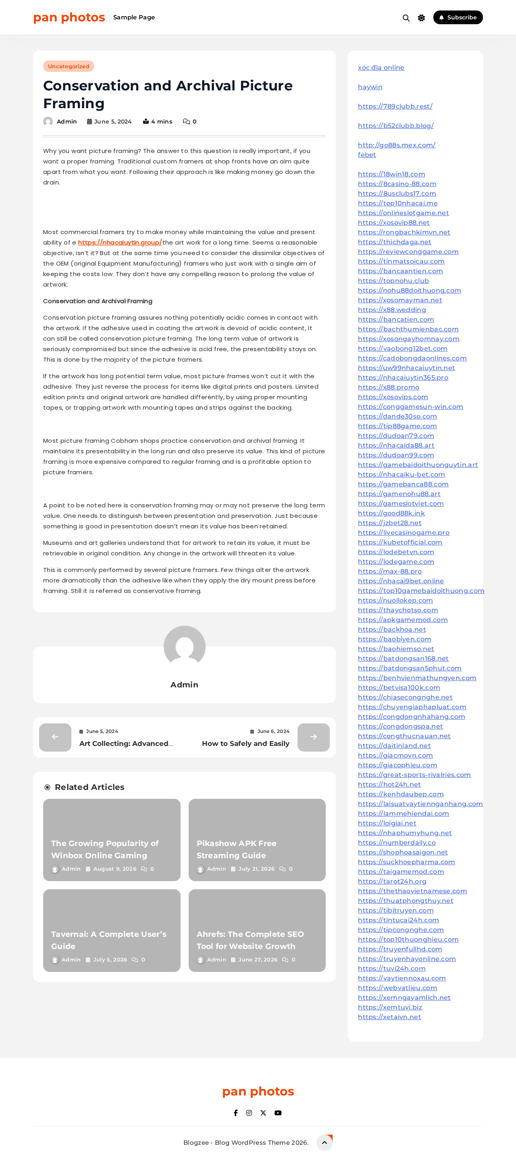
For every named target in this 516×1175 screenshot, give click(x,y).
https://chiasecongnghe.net (405, 697)
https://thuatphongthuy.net (406, 901)
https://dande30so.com (397, 416)
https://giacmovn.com (395, 755)
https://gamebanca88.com (403, 484)
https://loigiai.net (387, 823)
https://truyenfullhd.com (400, 949)
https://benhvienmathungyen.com (417, 678)
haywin (370, 87)
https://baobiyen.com (394, 639)
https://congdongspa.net (400, 726)
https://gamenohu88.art (399, 494)
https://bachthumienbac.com (408, 329)
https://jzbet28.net (390, 523)
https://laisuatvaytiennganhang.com (420, 804)
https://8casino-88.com (397, 184)
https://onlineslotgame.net (403, 213)
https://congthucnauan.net (404, 736)
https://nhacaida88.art (396, 445)
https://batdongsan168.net (403, 658)
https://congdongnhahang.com (411, 716)
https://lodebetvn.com (396, 552)
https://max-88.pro (390, 571)
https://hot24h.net (389, 784)
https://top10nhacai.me (398, 203)
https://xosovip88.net (394, 222)
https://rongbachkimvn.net (404, 232)
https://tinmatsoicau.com (401, 261)
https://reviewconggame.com (408, 252)
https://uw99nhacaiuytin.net (406, 368)
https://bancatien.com (396, 319)
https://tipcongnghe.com (401, 930)
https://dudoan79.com (396, 436)
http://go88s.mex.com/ (396, 145)
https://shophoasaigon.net (403, 852)
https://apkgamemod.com (403, 620)
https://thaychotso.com (398, 610)
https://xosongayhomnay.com (409, 339)
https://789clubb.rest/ (395, 106)
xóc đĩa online (381, 67)
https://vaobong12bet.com (402, 348)
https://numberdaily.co (397, 842)
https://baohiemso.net (396, 649)
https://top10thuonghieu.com (408, 939)
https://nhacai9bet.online (401, 581)
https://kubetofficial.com (400, 542)
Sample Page (134, 17)
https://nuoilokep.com (395, 600)
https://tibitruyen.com (396, 910)
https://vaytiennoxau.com (402, 978)
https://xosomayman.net (400, 300)
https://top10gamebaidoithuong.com (421, 591)
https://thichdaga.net (394, 242)
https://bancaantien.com (400, 271)
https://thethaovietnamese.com (412, 891)
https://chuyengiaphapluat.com (412, 707)
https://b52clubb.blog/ (396, 126)
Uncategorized (68, 66)
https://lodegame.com (396, 562)
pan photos (69, 17)
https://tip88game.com (397, 426)
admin (67, 121)
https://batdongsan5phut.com (410, 668)
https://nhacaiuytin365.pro (403, 377)
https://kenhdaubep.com (401, 794)
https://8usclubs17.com (397, 193)
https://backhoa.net (392, 629)
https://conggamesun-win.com (410, 407)
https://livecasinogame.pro (403, 532)
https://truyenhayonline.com (407, 959)
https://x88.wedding (392, 310)
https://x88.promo (388, 387)
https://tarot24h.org (392, 881)
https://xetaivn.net (389, 1017)
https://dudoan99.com (396, 455)
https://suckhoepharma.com (407, 862)
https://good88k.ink (391, 513)
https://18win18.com (391, 174)
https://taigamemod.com (401, 871)
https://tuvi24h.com (392, 968)
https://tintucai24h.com (398, 920)
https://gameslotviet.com (401, 503)
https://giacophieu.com (397, 765)
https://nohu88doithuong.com (409, 290)
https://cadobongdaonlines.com (412, 358)
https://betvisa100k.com (399, 687)
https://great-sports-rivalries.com (414, 775)
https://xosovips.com (393, 397)
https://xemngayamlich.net (404, 997)
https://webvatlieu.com (397, 988)
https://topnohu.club (393, 281)
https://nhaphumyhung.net (405, 833)
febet (367, 155)
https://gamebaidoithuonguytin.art (418, 465)
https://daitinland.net (394, 746)
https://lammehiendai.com (403, 813)
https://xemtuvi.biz (390, 1007)
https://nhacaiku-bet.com (401, 474)
